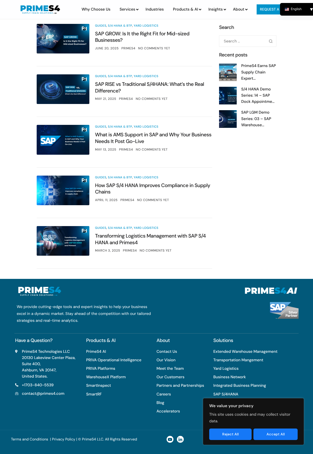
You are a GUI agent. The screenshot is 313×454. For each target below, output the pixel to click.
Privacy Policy (63, 439)
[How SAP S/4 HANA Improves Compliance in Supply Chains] (63, 190)
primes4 (128, 48)
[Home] (40, 9)
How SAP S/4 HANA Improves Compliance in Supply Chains (152, 188)
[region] (253, 421)
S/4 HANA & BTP (120, 26)
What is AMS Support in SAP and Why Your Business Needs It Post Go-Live (153, 138)
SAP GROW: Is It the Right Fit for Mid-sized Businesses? (142, 37)
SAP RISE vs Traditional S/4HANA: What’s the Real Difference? (149, 87)
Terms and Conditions (30, 439)
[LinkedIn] (180, 439)
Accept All (275, 434)
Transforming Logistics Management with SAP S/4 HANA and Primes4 (150, 239)
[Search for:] (247, 41)
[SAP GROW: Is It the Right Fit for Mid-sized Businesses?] (63, 38)
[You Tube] (170, 439)
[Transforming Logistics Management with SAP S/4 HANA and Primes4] (63, 241)
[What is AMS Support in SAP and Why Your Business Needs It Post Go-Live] (63, 139)
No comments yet (154, 48)
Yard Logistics (146, 26)
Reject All (230, 434)
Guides (100, 26)
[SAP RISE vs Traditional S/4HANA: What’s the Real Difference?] (63, 89)
